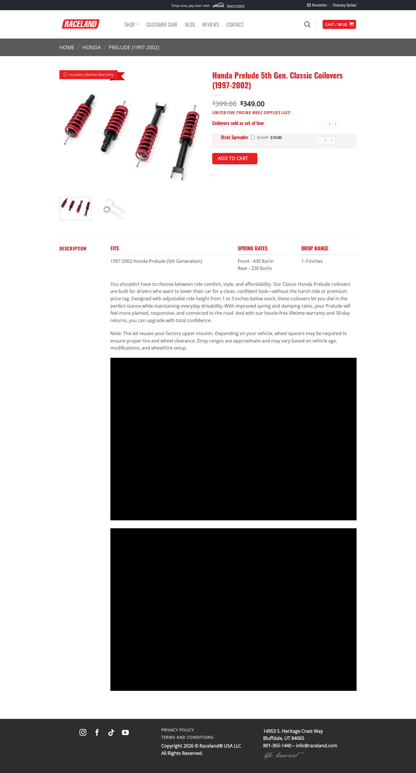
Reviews (210, 24)
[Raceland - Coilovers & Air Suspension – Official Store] (87, 24)
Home (66, 47)
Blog (190, 24)
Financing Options (345, 5)
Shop (130, 24)
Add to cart (234, 158)
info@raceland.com (316, 745)
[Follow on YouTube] (125, 733)
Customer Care (162, 24)
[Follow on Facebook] (97, 733)
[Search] (307, 24)
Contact (234, 24)
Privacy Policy (177, 729)
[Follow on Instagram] (83, 733)
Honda (91, 47)
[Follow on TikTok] (111, 733)
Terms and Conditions (187, 737)
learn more (236, 5)
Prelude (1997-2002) (134, 47)
